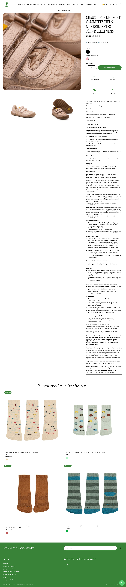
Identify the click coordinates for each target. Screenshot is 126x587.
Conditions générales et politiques (114, 584)
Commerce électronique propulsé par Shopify (22, 584)
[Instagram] (68, 564)
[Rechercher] (113, 4)
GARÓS (9, 584)
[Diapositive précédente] (4, 10)
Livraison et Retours (92, 124)
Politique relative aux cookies (11, 571)
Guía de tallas (89, 63)
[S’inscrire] (120, 548)
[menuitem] (95, 4)
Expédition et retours (9, 566)
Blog (4, 577)
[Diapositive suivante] (121, 10)
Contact (5, 563)
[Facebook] (65, 564)
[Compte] (117, 4)
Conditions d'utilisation (9, 574)
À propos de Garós (8, 580)
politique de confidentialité (10, 569)
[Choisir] (59, 447)
